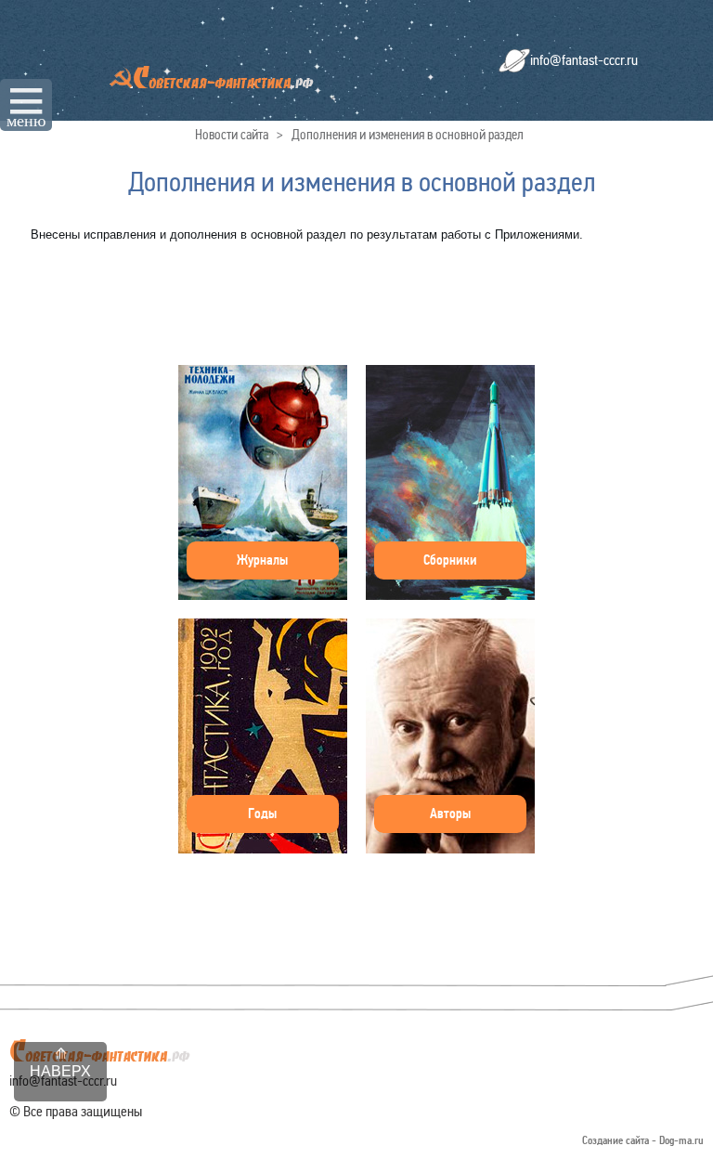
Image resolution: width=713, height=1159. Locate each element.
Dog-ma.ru (681, 1141)
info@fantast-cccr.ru (584, 60)
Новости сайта (231, 134)
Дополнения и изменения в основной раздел (408, 134)
